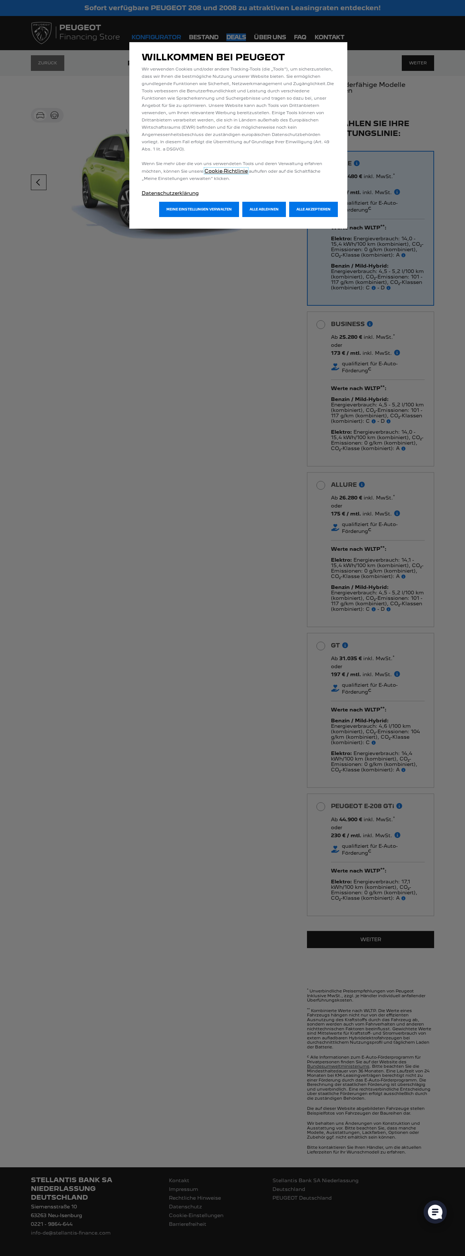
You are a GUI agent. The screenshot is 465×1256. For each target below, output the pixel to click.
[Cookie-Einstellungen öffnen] (435, 1212)
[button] (199, 209)
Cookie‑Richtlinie (226, 171)
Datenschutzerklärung (170, 193)
